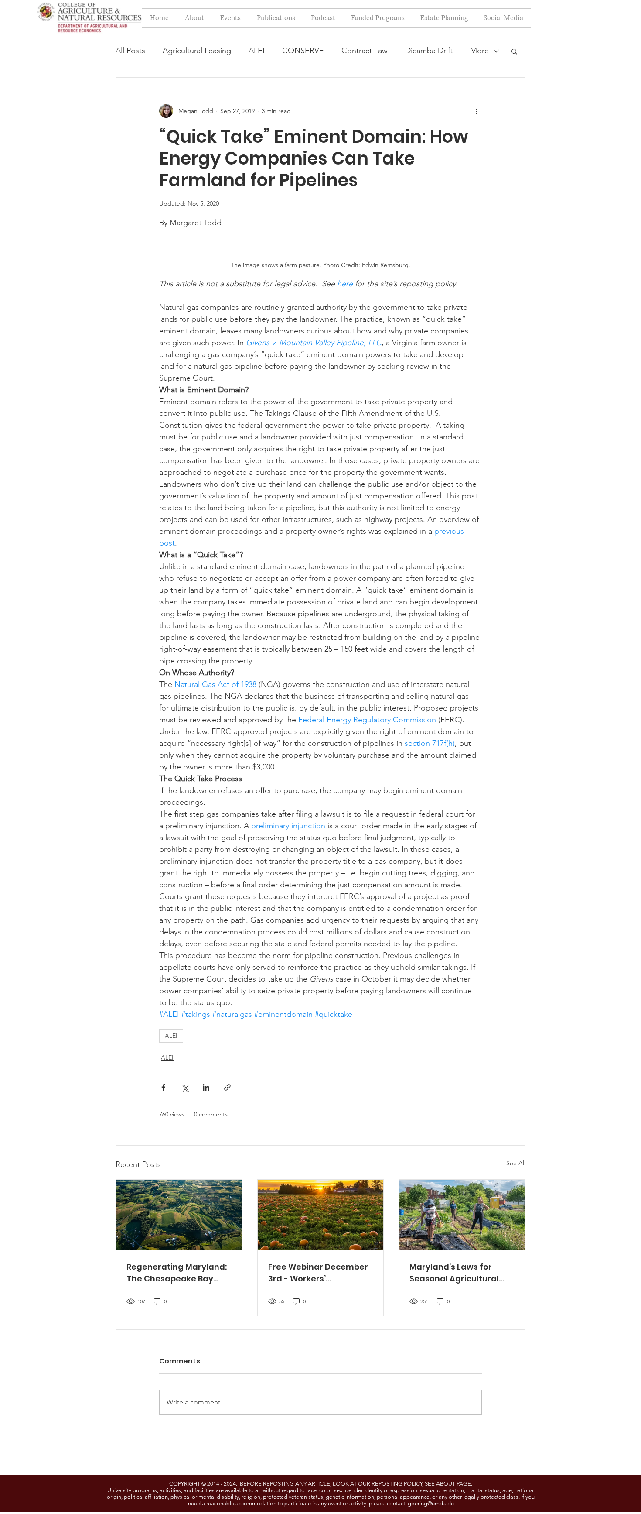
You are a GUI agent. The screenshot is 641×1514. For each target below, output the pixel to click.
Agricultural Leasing (197, 50)
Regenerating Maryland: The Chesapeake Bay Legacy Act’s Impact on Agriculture (176, 1272)
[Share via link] (227, 1087)
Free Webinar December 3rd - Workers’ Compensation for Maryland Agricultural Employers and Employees (318, 1272)
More (479, 50)
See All (515, 1163)
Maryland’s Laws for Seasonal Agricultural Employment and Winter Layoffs (459, 1272)
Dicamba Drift (429, 50)
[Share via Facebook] (163, 1087)
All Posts (130, 50)
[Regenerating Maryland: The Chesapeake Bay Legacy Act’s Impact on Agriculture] (179, 1215)
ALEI (257, 50)
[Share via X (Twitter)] (185, 1087)
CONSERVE (303, 50)
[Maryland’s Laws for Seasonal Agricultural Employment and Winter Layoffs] (462, 1215)
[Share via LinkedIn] (206, 1087)
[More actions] (476, 111)
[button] (514, 51)
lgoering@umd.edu (430, 1503)
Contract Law (364, 50)
